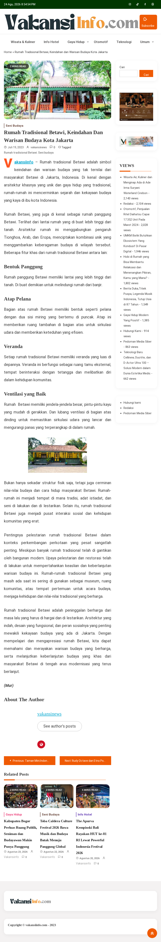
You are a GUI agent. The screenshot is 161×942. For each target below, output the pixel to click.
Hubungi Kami (132, 331)
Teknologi (124, 42)
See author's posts (59, 726)
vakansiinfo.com (36, 925)
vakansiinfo (11, 857)
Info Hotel (51, 42)
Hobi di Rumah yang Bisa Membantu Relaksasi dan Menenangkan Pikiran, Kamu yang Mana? (137, 267)
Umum (145, 42)
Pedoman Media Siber (137, 341)
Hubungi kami (132, 402)
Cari (122, 67)
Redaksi (128, 203)
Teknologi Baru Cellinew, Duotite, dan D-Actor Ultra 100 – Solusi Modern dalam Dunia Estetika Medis (137, 362)
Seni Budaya (14, 125)
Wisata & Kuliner (23, 42)
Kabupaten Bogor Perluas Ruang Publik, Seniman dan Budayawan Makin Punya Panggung (20, 834)
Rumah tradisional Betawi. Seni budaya (29, 152)
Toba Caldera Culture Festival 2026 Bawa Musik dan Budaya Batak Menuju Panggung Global (56, 834)
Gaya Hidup (76, 42)
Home (8, 52)
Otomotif (101, 42)
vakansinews (39, 147)
